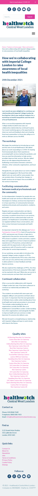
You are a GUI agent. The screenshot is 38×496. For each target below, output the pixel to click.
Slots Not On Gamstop (19, 342)
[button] (30, 16)
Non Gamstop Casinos (19, 361)
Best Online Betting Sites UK (19, 374)
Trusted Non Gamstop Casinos (19, 354)
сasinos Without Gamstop (19, 357)
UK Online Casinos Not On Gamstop (19, 380)
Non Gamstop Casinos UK (19, 376)
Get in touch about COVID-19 (20, 2)
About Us (5, 451)
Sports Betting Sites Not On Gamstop (19, 382)
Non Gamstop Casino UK (19, 352)
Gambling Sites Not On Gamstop (19, 359)
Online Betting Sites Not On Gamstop (19, 344)
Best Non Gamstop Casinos (19, 348)
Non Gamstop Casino (19, 369)
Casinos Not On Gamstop (19, 385)
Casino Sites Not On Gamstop (19, 339)
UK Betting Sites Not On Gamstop (19, 337)
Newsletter (6, 453)
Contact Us (6, 449)
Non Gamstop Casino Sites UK (19, 346)
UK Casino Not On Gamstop (19, 365)
